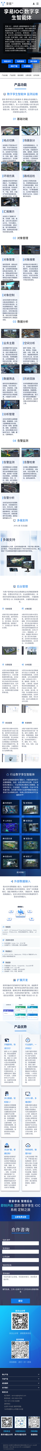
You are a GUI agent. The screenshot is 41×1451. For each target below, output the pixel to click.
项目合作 (7, 61)
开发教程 (27, 66)
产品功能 (5, 75)
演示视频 (33, 61)
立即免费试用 (20, 1217)
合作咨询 (36, 75)
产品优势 (13, 75)
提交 (20, 1301)
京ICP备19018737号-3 (16, 1447)
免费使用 (20, 61)
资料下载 (14, 66)
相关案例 (20, 75)
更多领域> (20, 872)
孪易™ (9, 3)
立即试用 (28, 75)
